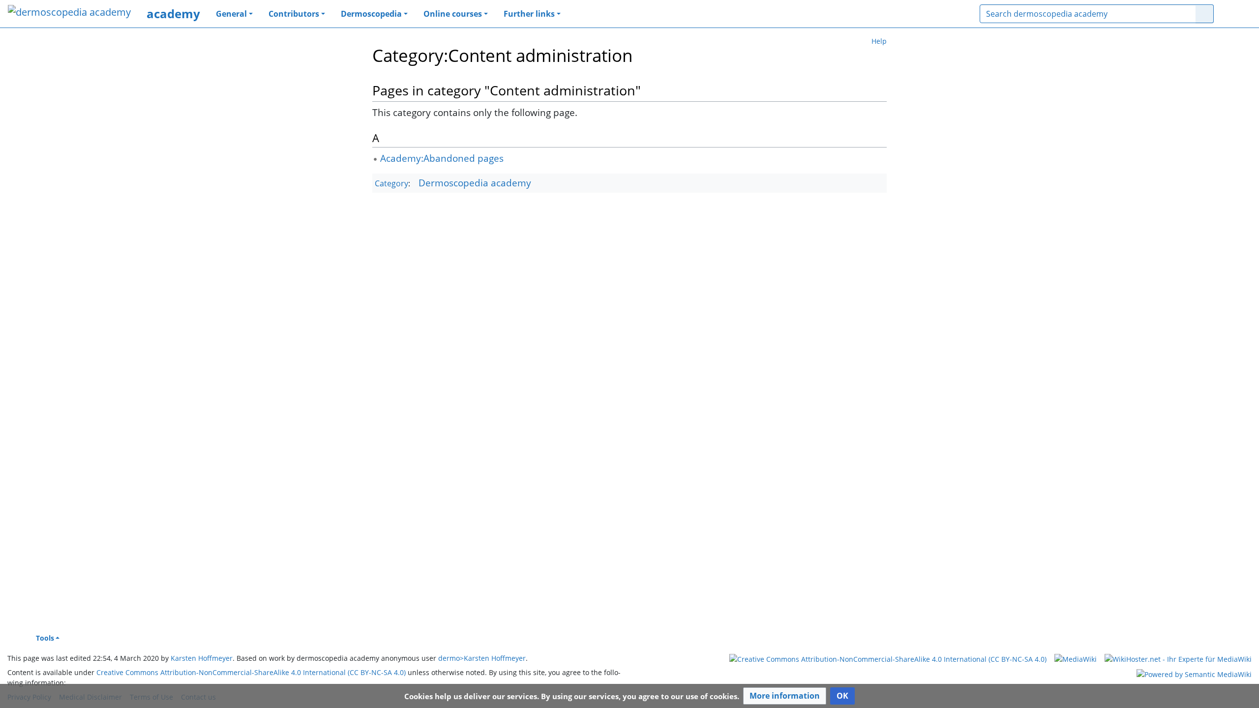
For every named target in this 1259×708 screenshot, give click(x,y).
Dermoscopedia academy (475, 182)
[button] (784, 696)
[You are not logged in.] (1236, 14)
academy (173, 13)
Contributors (294, 13)
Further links (529, 13)
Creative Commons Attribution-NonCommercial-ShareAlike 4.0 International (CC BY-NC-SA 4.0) (251, 672)
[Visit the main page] (69, 13)
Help (879, 41)
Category (391, 183)
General (231, 13)
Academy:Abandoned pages (442, 158)
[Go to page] (1205, 13)
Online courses (452, 13)
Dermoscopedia (371, 13)
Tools (45, 638)
